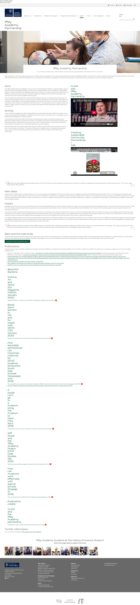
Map (7, 578)
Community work (43, 577)
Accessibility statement (111, 563)
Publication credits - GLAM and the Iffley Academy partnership (26, 524)
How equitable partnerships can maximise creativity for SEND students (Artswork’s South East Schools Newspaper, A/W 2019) (15, 362)
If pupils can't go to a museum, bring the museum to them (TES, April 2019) (13, 408)
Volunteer (74, 574)
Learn (39, 583)
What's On (74, 568)
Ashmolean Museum (44, 565)
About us (74, 576)
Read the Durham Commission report (17, 241)
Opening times (75, 565)
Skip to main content (5, 2)
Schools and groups (44, 585)
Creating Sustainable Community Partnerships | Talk (78, 139)
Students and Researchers (45, 586)
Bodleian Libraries (43, 567)
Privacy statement (109, 565)
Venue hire (41, 579)
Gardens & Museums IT (78, 578)
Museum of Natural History (46, 572)
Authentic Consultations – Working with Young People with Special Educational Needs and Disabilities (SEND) (55, 255)
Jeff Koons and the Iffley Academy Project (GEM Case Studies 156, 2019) (13, 447)
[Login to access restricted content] (134, 5)
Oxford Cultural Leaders (45, 581)
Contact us (74, 580)
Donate (73, 572)
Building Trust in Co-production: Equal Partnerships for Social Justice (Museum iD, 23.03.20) (34, 265)
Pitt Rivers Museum (43, 573)
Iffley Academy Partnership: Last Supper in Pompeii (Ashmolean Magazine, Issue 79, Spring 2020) (36, 263)
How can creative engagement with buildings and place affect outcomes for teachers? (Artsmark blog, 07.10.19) (40, 385)
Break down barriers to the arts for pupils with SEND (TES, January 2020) (29, 338)
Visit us (73, 563)
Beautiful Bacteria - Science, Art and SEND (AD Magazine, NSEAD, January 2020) (13, 283)
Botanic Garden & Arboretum (46, 568)
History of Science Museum (46, 570)
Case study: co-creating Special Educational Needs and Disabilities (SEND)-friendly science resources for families (68, 253)
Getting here (75, 567)
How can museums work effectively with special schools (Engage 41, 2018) (29, 497)
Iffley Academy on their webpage (31, 532)
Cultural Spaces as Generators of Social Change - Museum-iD (25, 261)
